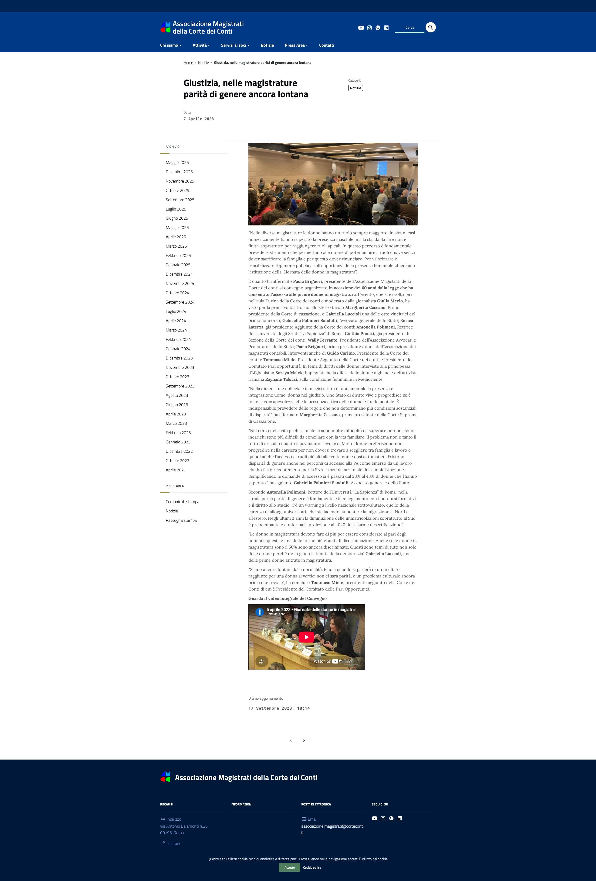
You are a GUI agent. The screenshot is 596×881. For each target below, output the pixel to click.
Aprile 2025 (176, 237)
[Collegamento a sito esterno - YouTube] (361, 27)
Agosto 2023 (177, 395)
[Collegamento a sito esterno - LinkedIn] (386, 27)
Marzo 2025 (176, 246)
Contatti (326, 45)
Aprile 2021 (176, 470)
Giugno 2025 (177, 218)
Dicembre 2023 (179, 358)
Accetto (289, 867)
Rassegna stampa (181, 520)
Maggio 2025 (177, 228)
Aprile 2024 (176, 321)
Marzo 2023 (176, 423)
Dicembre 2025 (179, 172)
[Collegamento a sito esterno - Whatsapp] (377, 27)
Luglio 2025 (176, 209)
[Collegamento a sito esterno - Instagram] (369, 27)
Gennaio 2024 (178, 349)
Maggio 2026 (177, 162)
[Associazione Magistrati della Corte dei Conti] (165, 26)
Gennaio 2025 (178, 265)
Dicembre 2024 (179, 274)
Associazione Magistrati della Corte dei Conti (246, 777)
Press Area (295, 45)
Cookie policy (312, 867)
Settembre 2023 (180, 386)
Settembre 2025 (180, 200)
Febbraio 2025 (178, 255)
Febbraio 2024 (178, 339)
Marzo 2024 (176, 330)
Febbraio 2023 (178, 432)
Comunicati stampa (182, 501)
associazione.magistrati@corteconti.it (333, 829)
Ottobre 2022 (177, 460)
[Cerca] (431, 27)
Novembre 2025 (180, 181)
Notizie (267, 45)
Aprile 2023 (176, 414)
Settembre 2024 (180, 302)
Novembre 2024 (180, 283)
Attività (200, 45)
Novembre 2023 (180, 367)
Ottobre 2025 (177, 190)
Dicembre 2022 (179, 451)
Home (188, 62)
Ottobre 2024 (177, 293)
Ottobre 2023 (177, 376)
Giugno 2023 (177, 404)
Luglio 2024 (176, 311)
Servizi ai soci (233, 45)
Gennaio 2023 (178, 442)
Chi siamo (169, 45)
